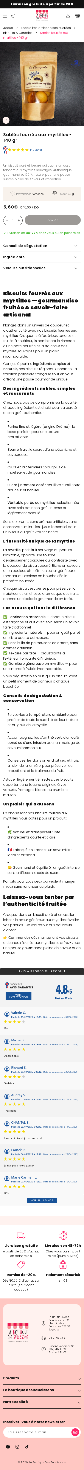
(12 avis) (36, 150)
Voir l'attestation (18, 996)
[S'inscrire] (76, 1432)
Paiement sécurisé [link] (63, 1274)
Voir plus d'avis (42, 1200)
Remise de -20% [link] (21, 1274)
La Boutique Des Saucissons (47, 1462)
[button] (4, 16)
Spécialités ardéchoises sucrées (46, 28)
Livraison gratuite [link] (21, 1245)
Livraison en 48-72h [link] (63, 1245)
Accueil (8, 28)
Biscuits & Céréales (18, 33)
